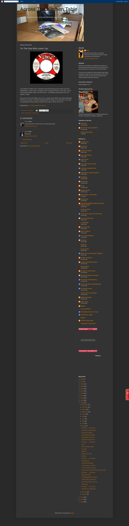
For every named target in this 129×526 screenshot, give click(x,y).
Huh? (83, 444)
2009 (82, 502)
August (84, 414)
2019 (82, 386)
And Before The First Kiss (88, 271)
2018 (82, 388)
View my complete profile (91, 58)
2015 (82, 395)
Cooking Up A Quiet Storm (88, 323)
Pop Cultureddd (85, 227)
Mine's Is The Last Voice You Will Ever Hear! (94, 470)
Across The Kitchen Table (48, 9)
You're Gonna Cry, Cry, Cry (89, 468)
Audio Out (83, 244)
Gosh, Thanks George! (88, 446)
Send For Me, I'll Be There (89, 479)
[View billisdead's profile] (91, 351)
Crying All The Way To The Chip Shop (91, 214)
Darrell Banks (28, 113)
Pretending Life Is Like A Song (89, 312)
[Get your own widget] (83, 351)
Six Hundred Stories (86, 288)
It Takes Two (85, 484)
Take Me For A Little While (89, 489)
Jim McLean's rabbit (86, 314)
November (85, 407)
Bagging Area (85, 142)
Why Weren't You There (88, 437)
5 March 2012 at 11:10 (31, 126)
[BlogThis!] (42, 111)
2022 (82, 379)
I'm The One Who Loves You (37, 105)
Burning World (85, 266)
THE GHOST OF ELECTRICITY (89, 128)
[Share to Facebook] (46, 111)
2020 (82, 384)
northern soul (35, 113)
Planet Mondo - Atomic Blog (89, 194)
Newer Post (24, 143)
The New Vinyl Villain (87, 132)
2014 (82, 398)
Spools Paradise (85, 190)
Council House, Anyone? (88, 465)
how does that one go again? (89, 293)
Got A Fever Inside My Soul (89, 430)
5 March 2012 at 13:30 (31, 136)
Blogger (83, 306)
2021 (82, 381)
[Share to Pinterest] (48, 111)
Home (46, 143)
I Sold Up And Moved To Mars (89, 262)
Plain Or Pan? (84, 159)
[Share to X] (44, 111)
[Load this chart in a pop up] (96, 351)
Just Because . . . (86, 461)
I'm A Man (84, 449)
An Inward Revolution (87, 463)
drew (87, 50)
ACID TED (83, 123)
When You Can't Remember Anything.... (92, 253)
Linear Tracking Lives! (87, 218)
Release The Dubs (87, 453)
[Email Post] (36, 110)
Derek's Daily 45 (85, 231)
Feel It (82, 186)
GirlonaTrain (84, 181)
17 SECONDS (84, 222)
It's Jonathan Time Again (88, 435)
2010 (82, 499)
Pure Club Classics (86, 155)
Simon (26, 121)
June (83, 419)
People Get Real (86, 475)
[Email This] (40, 111)
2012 (82, 402)
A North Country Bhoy (87, 320)
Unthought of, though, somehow (90, 172)
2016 (82, 393)
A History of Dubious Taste (88, 168)
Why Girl (84, 451)
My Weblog (84, 177)
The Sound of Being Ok (87, 235)
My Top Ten (84, 146)
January (84, 494)
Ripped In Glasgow (86, 297)
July (83, 416)
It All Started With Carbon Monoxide (91, 284)
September (85, 412)
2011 (82, 497)
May (83, 421)
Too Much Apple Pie (86, 257)
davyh (26, 131)
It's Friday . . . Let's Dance (88, 428)
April (83, 423)
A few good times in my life (88, 164)
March (84, 426)
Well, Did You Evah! (87, 432)
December (85, 404)
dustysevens (84, 199)
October (84, 409)
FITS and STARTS (86, 309)
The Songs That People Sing (89, 279)
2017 (82, 391)
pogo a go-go (84, 301)
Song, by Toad (85, 249)
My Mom (84, 456)
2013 (82, 400)
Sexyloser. (84, 240)
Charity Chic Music (86, 150)
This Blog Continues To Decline (89, 275)
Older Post (69, 143)
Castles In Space (85, 209)
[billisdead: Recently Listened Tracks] (88, 329)
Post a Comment (27, 139)
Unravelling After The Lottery (89, 477)
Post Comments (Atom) (34, 146)
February (84, 492)
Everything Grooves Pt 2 (88, 439)
